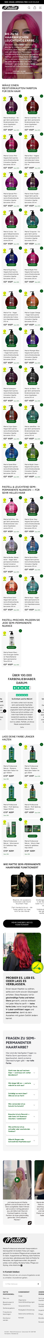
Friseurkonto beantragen (7, 1313)
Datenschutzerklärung (26, 1314)
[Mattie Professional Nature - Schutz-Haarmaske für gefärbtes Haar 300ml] (32, 837)
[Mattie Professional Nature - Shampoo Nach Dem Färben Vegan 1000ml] (11, 762)
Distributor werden (6, 1319)
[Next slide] (39, 711)
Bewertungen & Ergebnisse (8, 1303)
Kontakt (21, 1318)
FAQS (20, 1296)
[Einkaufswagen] (35, 7)
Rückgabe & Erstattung (26, 1310)
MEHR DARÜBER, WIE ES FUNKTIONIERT (22, 923)
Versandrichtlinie (24, 1306)
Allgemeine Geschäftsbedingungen (26, 1301)
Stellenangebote (9, 1308)
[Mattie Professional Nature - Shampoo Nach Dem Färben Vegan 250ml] (32, 761)
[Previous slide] (4, 711)
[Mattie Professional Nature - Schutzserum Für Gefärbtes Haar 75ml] (11, 837)
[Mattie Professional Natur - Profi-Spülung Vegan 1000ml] (11, 800)
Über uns (6, 1298)
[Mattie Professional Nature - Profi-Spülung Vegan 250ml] (32, 799)
